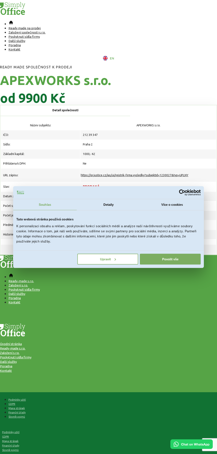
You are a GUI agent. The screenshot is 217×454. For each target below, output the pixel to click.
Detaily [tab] (108, 204)
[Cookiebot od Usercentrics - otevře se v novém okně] (182, 192)
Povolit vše (170, 259)
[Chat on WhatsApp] (191, 447)
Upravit (105, 259)
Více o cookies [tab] (172, 204)
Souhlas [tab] (45, 204)
